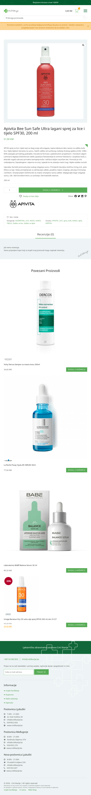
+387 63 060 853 (11, 659)
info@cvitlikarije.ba (30, 659)
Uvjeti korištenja (12, 690)
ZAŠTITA (49, 223)
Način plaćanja (12, 698)
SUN (69, 221)
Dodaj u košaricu (51, 190)
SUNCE (38, 221)
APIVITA (55, 221)
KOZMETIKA (20, 221)
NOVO (32, 221)
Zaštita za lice (18, 223)
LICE (27, 221)
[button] (83, 45)
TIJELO (9, 223)
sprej (65, 221)
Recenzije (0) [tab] (45, 234)
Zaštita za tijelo (29, 223)
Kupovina (10, 694)
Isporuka (9, 702)
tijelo (80, 221)
